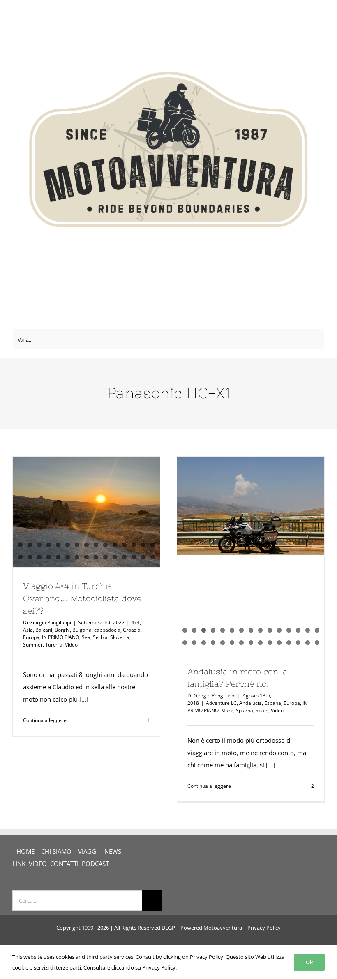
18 (39, 557)
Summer (33, 644)
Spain (262, 710)
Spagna (244, 710)
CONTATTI (64, 863)
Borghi (62, 629)
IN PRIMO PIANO (60, 637)
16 (20, 557)
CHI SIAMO (56, 851)
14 (143, 545)
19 (48, 557)
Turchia (53, 644)
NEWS (112, 851)
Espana (272, 703)
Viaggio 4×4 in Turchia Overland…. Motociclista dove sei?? (82, 598)
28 (134, 557)
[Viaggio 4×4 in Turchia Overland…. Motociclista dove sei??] (86, 512)
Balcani (43, 629)
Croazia (132, 629)
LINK (18, 863)
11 (115, 545)
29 (143, 557)
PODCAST (95, 863)
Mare (227, 710)
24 (96, 557)
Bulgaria (82, 629)
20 (58, 557)
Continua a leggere (45, 720)
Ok (309, 962)
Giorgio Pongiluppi (50, 622)
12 (124, 545)
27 (124, 557)
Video (71, 644)
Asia (28, 629)
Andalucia (250, 703)
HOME (25, 851)
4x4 (136, 622)
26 (115, 557)
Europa (31, 637)
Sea (86, 637)
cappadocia (107, 629)
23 (86, 557)
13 (134, 545)
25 (105, 557)
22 (77, 557)
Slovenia (119, 637)
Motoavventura (222, 927)
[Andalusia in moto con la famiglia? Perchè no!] (250, 506)
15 (152, 545)
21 (67, 557)
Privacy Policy (264, 927)
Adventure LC (221, 703)
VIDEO (38, 863)
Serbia (100, 637)
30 (152, 557)
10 (105, 545)
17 (30, 557)
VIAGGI (88, 851)
